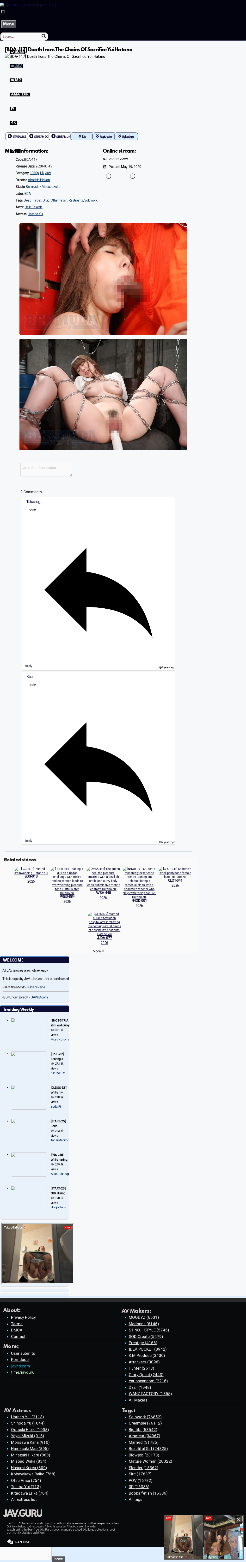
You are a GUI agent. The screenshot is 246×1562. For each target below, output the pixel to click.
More (97, 951)
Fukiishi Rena (36, 987)
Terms (17, 1323)
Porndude (20, 1359)
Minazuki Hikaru (30, 1455)
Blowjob (144, 1455)
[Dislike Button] (132, 176)
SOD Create (146, 1336)
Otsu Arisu (26, 1480)
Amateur (144, 1435)
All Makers (138, 1400)
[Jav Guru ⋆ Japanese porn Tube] (28, 5)
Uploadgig (128, 136)
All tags (135, 1499)
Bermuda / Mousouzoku (43, 187)
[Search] (44, 36)
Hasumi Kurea (29, 1467)
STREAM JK (63, 136)
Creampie (145, 1423)
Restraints (76, 200)
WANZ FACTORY (150, 1393)
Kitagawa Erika (30, 1493)
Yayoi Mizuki (27, 1435)
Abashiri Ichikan (39, 180)
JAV (48, 173)
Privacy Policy (23, 1317)
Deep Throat (33, 200)
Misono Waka (28, 1461)
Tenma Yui (26, 1486)
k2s (84, 136)
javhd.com (20, 1366)
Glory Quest (146, 1374)
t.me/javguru (22, 1372)
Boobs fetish (148, 1493)
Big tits (143, 1429)
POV (141, 1480)
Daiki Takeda (34, 207)
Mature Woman (150, 1461)
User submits (23, 1353)
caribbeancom (148, 1380)
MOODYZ (144, 1317)
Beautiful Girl (148, 1448)
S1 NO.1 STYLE (149, 1330)
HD (42, 173)
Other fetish (59, 200)
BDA (28, 194)
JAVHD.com (39, 997)
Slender (143, 1467)
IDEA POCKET (148, 1349)
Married (144, 1442)
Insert (58, 1559)
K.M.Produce (147, 1355)
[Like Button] (108, 176)
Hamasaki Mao (30, 1448)
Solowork (91, 200)
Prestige (143, 1342)
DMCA (16, 1330)
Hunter (141, 1368)
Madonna (144, 1323)
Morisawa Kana (30, 1442)
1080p (34, 173)
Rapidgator (106, 136)
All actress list (24, 1499)
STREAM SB (19, 136)
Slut (140, 1474)
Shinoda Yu (28, 1423)
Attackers (144, 1362)
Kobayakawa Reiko (33, 1474)
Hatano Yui (35, 214)
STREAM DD (41, 136)
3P (139, 1486)
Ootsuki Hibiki (30, 1429)
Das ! (140, 1387)
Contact (18, 1336)
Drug (46, 200)
